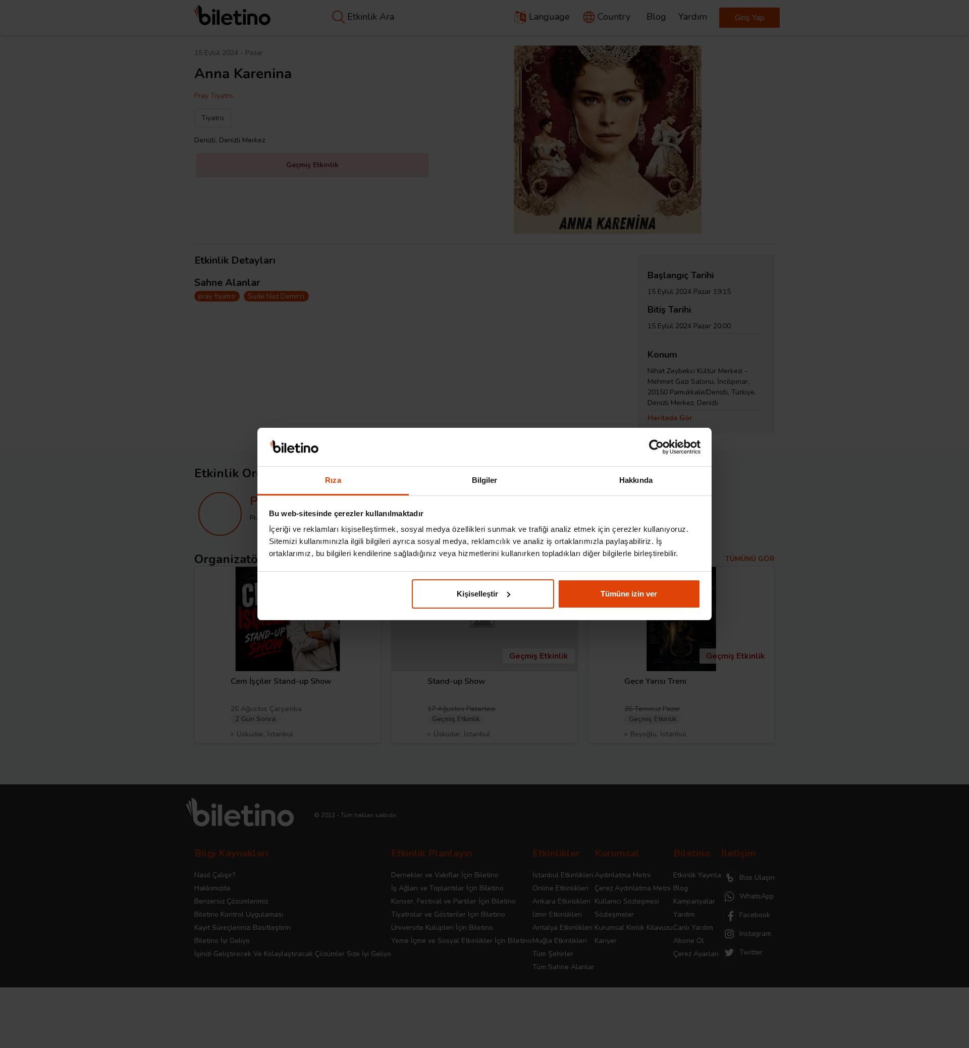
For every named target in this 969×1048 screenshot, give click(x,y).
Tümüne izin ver (629, 593)
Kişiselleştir (477, 593)
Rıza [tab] (333, 480)
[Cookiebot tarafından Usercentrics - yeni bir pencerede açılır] (656, 447)
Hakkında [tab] (636, 480)
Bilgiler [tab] (485, 480)
